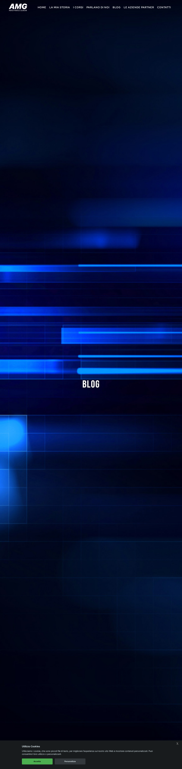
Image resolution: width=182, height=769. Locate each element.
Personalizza (70, 761)
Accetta (37, 761)
